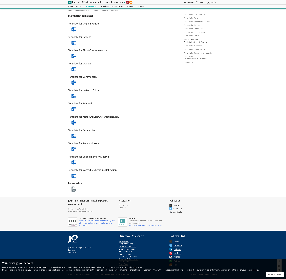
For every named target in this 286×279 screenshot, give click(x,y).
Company (72, 250)
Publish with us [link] (81, 11)
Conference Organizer (128, 256)
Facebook (177, 208)
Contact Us (123, 205)
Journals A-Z (124, 241)
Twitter (176, 205)
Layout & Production (127, 246)
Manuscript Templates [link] (109, 11)
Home (70, 6)
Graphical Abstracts (127, 249)
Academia (177, 212)
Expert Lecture (125, 254)
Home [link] (70, 11)
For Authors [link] (94, 11)
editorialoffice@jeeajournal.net (81, 211)
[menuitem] (70, 6)
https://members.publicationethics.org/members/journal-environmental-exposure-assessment (97, 223)
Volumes (130, 6)
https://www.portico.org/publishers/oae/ (146, 225)
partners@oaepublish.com (79, 247)
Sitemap (122, 207)
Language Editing (126, 244)
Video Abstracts (125, 251)
